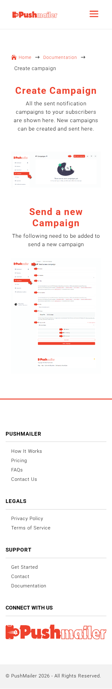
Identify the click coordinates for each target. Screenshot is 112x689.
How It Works (26, 451)
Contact (20, 576)
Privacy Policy (27, 518)
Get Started (24, 567)
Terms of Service (31, 528)
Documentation (60, 57)
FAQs (17, 470)
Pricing (19, 460)
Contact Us (24, 479)
